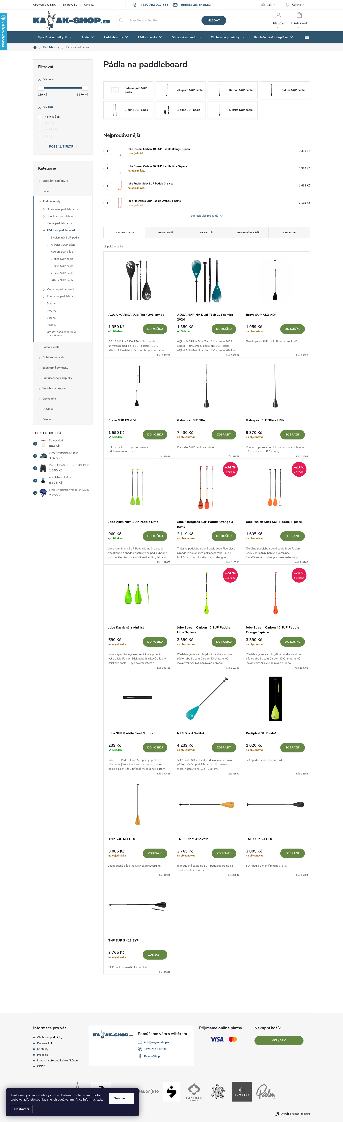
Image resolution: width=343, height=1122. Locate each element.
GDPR (41, 1066)
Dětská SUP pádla (62, 280)
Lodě (45, 191)
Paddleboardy (51, 201)
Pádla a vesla (51, 347)
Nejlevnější (165, 232)
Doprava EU (70, 5)
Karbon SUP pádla (62, 252)
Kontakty (89, 5)
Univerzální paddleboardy (62, 209)
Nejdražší (206, 232)
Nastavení (21, 1109)
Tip (47, 136)
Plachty (51, 325)
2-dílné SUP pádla (62, 259)
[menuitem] (55, 37)
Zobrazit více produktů (205, 216)
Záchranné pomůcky (55, 368)
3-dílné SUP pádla (62, 266)
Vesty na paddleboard (60, 289)
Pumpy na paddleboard (61, 296)
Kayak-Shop (152, 1056)
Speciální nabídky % (55, 181)
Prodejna (42, 1055)
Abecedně (289, 232)
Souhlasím (121, 1098)
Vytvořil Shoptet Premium (295, 1114)
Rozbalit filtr (61, 146)
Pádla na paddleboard (61, 230)
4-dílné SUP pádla (62, 273)
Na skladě (51, 117)
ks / (279, 1040)
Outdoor (47, 409)
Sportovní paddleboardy (62, 216)
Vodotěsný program (54, 388)
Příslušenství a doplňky (57, 378)
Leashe (51, 318)
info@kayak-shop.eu (157, 1042)
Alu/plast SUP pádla (63, 245)
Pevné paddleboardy (59, 223)
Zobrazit (224, 434)
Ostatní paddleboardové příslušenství (61, 333)
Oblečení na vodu (53, 357)
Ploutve (51, 311)
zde (99, 1099)
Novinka (50, 129)
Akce (48, 123)
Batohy (51, 303)
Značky (47, 419)
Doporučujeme (124, 232)
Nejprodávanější (248, 232)
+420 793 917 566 (155, 1049)
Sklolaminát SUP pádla (65, 237)
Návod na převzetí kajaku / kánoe (57, 1060)
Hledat (213, 20)
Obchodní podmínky (44, 5)
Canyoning (49, 399)
